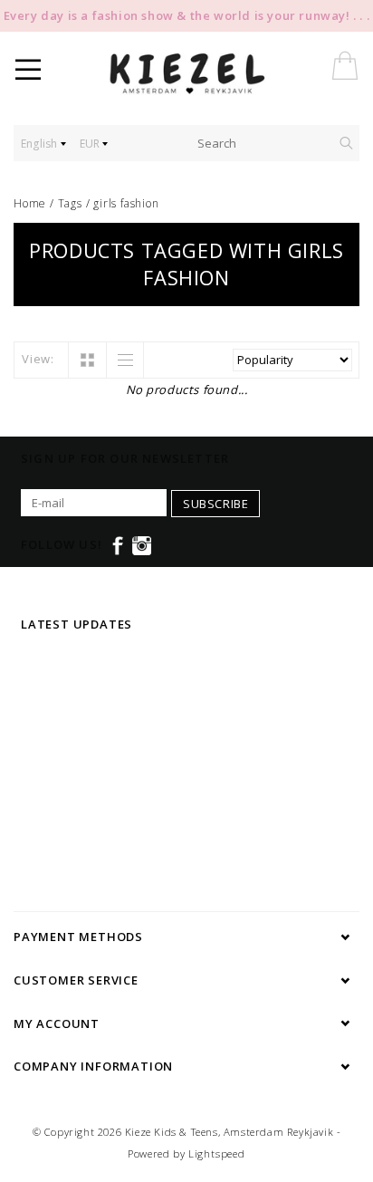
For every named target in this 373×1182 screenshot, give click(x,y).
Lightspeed (216, 1153)
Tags (70, 203)
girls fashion (125, 203)
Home (30, 203)
